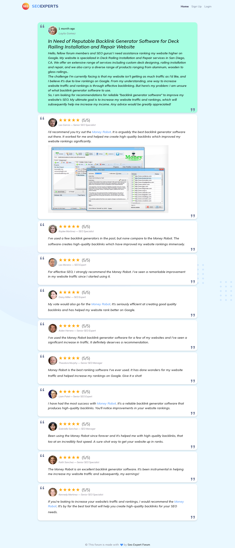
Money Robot (101, 132)
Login (207, 6)
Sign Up (196, 6)
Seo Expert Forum (139, 544)
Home (185, 6)
